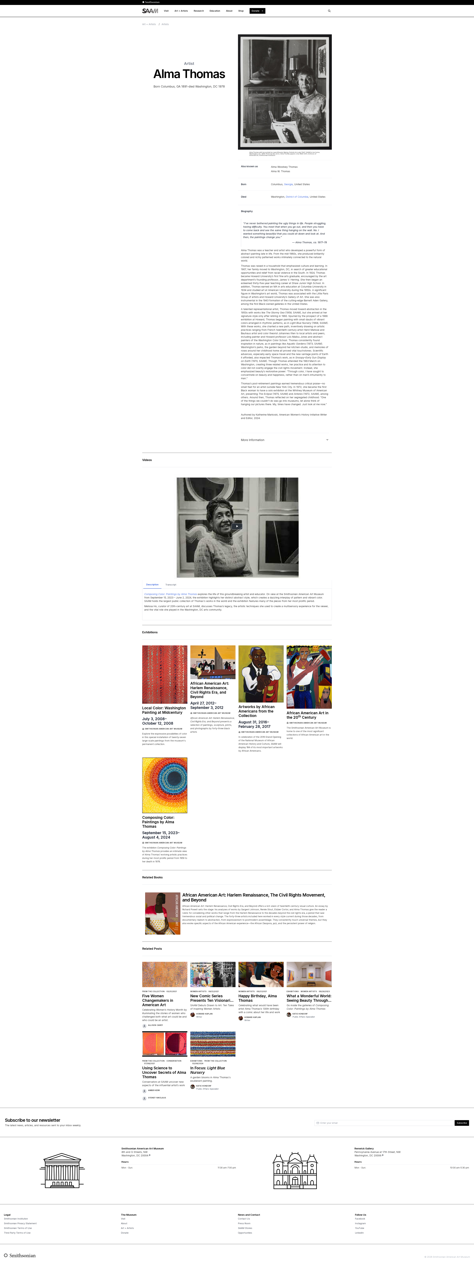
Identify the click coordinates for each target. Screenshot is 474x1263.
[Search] (329, 10)
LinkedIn (359, 1232)
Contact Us (244, 1218)
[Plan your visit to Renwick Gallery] (382, 1155)
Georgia (288, 184)
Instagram (360, 1223)
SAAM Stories (245, 1228)
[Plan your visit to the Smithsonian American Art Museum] (62, 1170)
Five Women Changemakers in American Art (157, 1000)
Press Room (244, 1223)
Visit (123, 1218)
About (124, 1223)
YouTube (359, 1228)
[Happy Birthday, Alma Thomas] (261, 975)
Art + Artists (149, 24)
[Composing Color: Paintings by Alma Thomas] (164, 785)
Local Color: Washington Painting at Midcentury (164, 710)
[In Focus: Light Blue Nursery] (213, 1045)
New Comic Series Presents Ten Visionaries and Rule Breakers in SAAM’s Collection (212, 998)
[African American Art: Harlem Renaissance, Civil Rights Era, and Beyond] (213, 662)
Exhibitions (293, 991)
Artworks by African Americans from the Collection (256, 711)
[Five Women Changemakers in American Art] (164, 975)
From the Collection (153, 991)
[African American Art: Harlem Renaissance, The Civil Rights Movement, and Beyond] (162, 913)
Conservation (174, 1061)
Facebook (360, 1218)
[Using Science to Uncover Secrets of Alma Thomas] (164, 1045)
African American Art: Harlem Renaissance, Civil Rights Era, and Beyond (209, 690)
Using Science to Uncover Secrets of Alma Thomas (164, 1072)
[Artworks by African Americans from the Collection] (261, 674)
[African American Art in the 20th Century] (309, 677)
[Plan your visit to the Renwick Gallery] (295, 1170)
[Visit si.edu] (20, 1256)
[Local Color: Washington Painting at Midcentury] (164, 674)
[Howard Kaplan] (192, 1014)
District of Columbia (297, 196)
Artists (165, 24)
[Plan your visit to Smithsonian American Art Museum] (149, 1155)
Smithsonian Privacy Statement (20, 1223)
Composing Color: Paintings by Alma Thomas (158, 822)
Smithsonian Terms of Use (18, 1228)
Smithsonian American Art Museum (163, 729)
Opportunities (245, 1232)
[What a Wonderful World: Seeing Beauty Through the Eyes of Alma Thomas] (309, 975)
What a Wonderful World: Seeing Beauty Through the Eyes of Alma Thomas (309, 998)
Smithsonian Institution (16, 1218)
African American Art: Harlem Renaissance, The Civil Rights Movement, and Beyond (253, 897)
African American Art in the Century (307, 715)
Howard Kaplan (204, 1014)
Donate (124, 1232)
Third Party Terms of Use (17, 1232)
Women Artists (198, 991)
